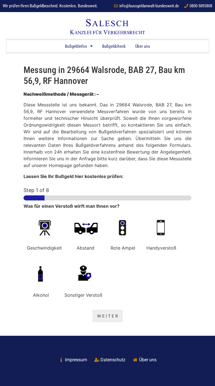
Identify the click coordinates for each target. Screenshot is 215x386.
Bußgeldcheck (114, 46)
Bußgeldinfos (76, 46)
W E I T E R (107, 316)
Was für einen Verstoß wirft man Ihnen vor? (72, 206)
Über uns (142, 46)
